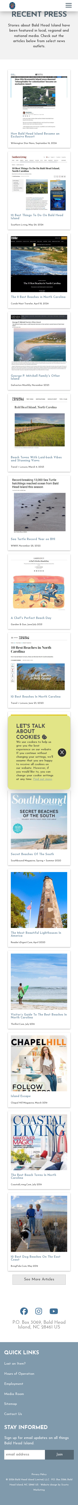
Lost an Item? (15, 1363)
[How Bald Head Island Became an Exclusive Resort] (39, 101)
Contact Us (13, 1414)
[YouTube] (54, 1313)
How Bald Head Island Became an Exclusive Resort (35, 135)
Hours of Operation (19, 1374)
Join (59, 1454)
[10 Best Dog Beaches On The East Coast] (39, 1224)
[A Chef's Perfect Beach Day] (39, 585)
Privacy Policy (39, 1474)
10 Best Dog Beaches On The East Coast (36, 1258)
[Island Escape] (39, 1063)
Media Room (14, 1394)
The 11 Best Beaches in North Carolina (38, 297)
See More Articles (39, 1279)
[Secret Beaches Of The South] (39, 821)
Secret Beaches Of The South (32, 854)
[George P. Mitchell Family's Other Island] (39, 343)
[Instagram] (38, 1313)
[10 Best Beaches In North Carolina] (39, 664)
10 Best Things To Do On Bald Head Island (37, 217)
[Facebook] (24, 1313)
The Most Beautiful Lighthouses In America (36, 934)
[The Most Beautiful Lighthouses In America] (39, 900)
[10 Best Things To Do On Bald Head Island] (39, 182)
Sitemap (10, 1404)
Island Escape (21, 1096)
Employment (13, 1384)
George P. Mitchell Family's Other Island (35, 377)
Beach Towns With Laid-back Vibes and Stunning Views (36, 459)
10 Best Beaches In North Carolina (36, 696)
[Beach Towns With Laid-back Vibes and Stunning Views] (39, 425)
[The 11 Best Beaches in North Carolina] (39, 264)
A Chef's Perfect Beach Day (31, 618)
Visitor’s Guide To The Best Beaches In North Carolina (39, 1016)
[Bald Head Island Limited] (12, 5)
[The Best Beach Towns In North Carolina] (39, 1142)
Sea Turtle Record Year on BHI (33, 539)
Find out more (42, 779)
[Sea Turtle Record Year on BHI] (39, 506)
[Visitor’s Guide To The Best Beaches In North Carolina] (39, 982)
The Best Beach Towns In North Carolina (33, 1177)
